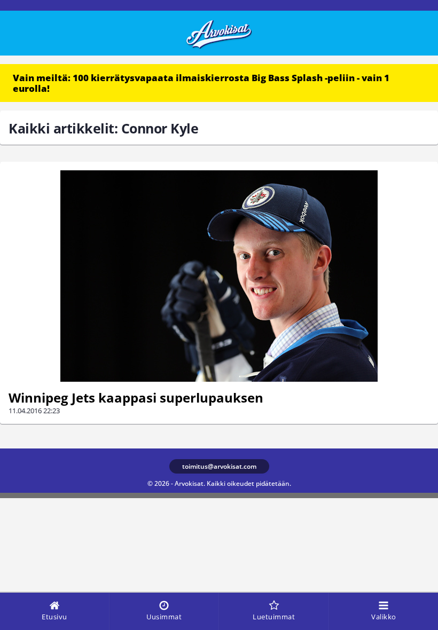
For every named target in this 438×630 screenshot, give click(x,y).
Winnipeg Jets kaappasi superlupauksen (136, 397)
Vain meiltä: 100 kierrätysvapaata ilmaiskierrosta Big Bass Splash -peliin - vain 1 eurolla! (201, 83)
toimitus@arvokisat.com (219, 466)
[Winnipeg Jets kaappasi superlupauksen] (219, 276)
